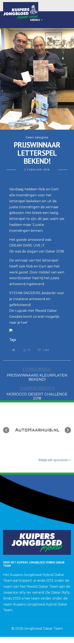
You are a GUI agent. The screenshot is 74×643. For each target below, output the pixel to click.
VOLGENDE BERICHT (36, 388)
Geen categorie (37, 137)
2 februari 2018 (37, 169)
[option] (37, 428)
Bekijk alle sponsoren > (54, 460)
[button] (6, 430)
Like (45, 350)
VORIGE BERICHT (38, 369)
